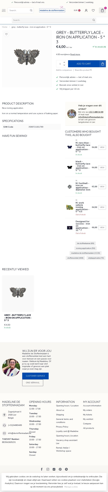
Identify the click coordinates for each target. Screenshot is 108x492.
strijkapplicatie (96, 258)
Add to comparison (64, 70)
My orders (87, 410)
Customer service (35, 376)
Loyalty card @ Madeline (67, 431)
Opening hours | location (67, 435)
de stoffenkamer (85, 243)
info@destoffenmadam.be (90, 117)
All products (88, 428)
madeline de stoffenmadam (85, 253)
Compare (87, 423)
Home (4, 27)
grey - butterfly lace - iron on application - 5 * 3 (31, 27)
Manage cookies (71, 487)
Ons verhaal (33, 382)
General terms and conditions (64, 421)
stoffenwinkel (75, 258)
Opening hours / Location (67, 405)
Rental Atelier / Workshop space (63, 449)
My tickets (87, 414)
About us (60, 410)
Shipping (60, 414)
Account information (92, 405)
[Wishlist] (93, 10)
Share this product (82, 70)
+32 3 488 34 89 (95, 112)
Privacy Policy (62, 426)
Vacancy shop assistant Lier (66, 442)
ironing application (85, 248)
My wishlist (88, 419)
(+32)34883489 (15, 425)
